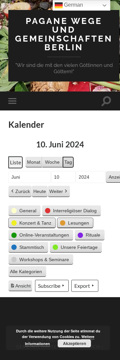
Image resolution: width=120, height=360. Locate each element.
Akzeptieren (74, 343)
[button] (24, 210)
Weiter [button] (56, 191)
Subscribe (49, 285)
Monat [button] (33, 162)
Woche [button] (52, 162)
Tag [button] (68, 162)
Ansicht (21, 287)
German (73, 5)
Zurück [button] (22, 191)
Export (82, 285)
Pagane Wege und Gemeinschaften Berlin (64, 34)
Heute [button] (39, 191)
